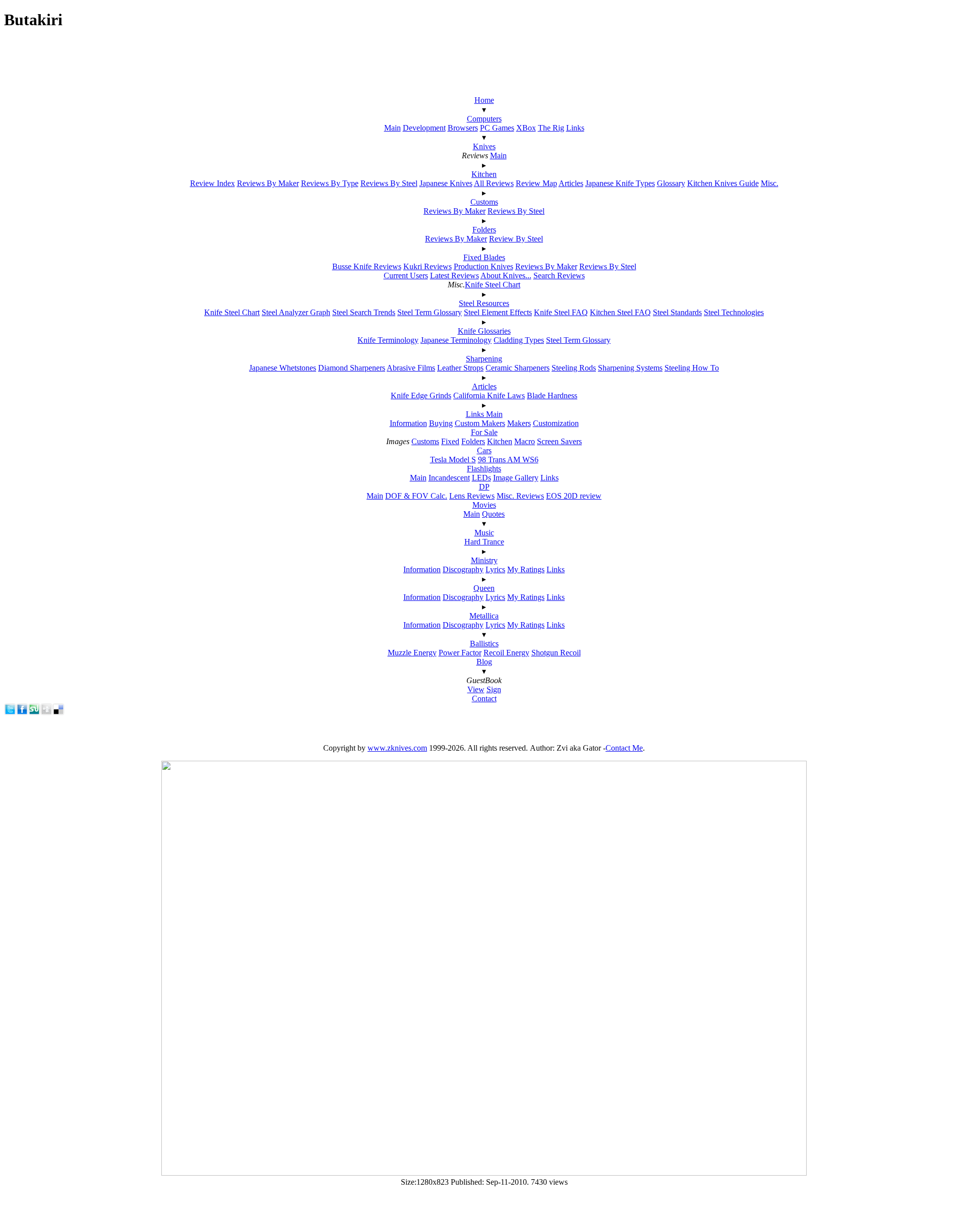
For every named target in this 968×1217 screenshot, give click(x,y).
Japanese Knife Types (620, 183)
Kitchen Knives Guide (723, 183)
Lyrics (495, 569)
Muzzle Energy (412, 652)
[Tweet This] (10, 712)
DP (484, 486)
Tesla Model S (453, 459)
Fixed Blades (484, 257)
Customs (484, 202)
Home (484, 100)
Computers (484, 118)
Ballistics (484, 643)
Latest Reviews (454, 275)
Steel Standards (677, 312)
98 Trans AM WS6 (508, 459)
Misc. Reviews (520, 496)
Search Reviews (559, 275)
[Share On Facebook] (22, 712)
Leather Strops (460, 367)
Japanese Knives (445, 183)
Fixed (450, 441)
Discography (463, 569)
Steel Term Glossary (429, 312)
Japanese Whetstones (282, 367)
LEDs (481, 477)
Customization (556, 423)
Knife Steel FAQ (561, 312)
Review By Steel (516, 238)
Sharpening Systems (630, 367)
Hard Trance (484, 541)
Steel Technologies (734, 312)
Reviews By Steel (388, 183)
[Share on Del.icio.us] (58, 712)
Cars (484, 450)
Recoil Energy (506, 652)
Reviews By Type (329, 183)
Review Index (212, 183)
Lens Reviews (472, 496)
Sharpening (484, 358)
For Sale (484, 432)
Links (575, 128)
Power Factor (460, 652)
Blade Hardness (552, 395)
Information (408, 423)
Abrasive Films (411, 367)
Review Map (536, 183)
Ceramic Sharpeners (518, 367)
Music (484, 532)
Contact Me (624, 748)
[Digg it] (46, 712)
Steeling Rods (574, 367)
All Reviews (494, 183)
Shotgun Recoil (556, 652)
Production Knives (483, 266)
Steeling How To (691, 367)
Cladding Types (519, 340)
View (476, 689)
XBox (526, 128)
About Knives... (505, 275)
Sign (494, 689)
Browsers (463, 128)
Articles (571, 183)
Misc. (769, 183)
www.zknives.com (397, 748)
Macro (524, 441)
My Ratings (525, 569)
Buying (441, 423)
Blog (484, 661)
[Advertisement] (467, 63)
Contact (484, 698)
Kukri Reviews (427, 266)
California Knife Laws (489, 395)
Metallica (484, 616)
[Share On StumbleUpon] (34, 712)
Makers (519, 423)
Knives (484, 146)
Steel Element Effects (498, 312)
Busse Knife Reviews (366, 266)
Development (424, 128)
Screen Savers (559, 441)
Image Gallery (515, 477)
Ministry (484, 560)
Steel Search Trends (363, 312)
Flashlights (484, 468)
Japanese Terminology (456, 340)
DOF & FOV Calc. (416, 496)
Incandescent (449, 477)
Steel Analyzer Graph (296, 312)
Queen (484, 588)
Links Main (484, 414)
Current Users (406, 275)
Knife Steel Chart (492, 284)
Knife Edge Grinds (421, 395)
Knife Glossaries (484, 331)
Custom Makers (480, 423)
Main (392, 128)
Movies (484, 505)
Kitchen (484, 174)
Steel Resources (484, 303)
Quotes (493, 514)
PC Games (497, 128)
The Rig (551, 128)
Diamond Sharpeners (351, 367)
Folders (484, 229)
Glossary (671, 183)
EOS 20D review (573, 496)
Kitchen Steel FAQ (620, 312)
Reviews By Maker (268, 183)
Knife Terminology (387, 340)
